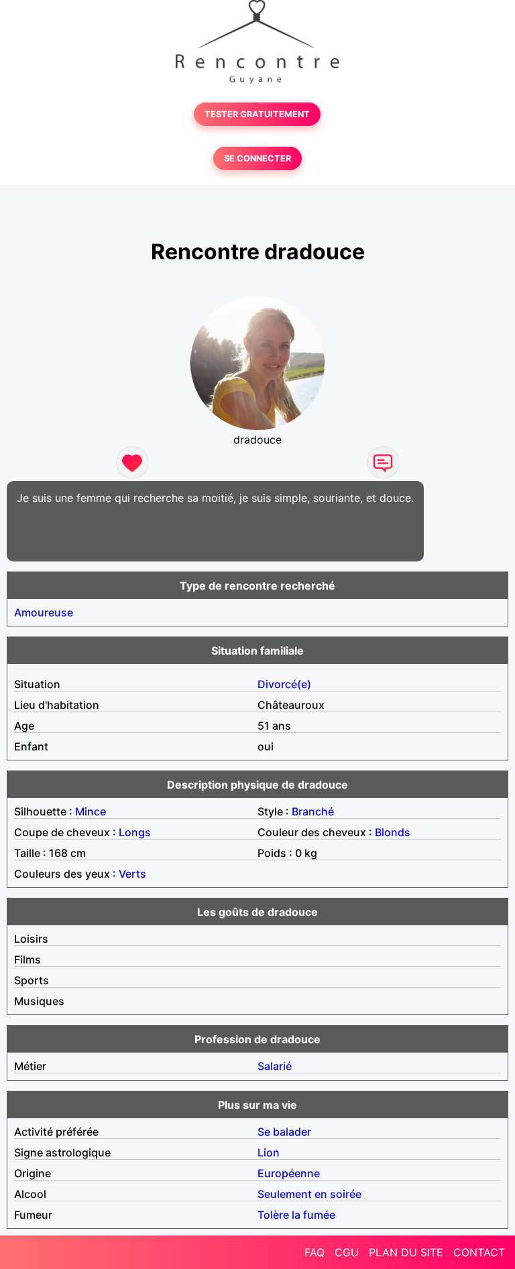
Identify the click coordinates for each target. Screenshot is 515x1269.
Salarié (275, 1066)
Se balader (284, 1131)
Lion (269, 1152)
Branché (313, 811)
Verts (132, 873)
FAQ (314, 1252)
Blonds (392, 832)
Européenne (289, 1173)
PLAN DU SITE (406, 1252)
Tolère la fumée (296, 1214)
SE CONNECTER (257, 158)
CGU (347, 1252)
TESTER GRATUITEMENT (257, 114)
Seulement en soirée (309, 1194)
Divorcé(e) (284, 684)
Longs (135, 832)
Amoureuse (43, 612)
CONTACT (479, 1252)
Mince (90, 811)
